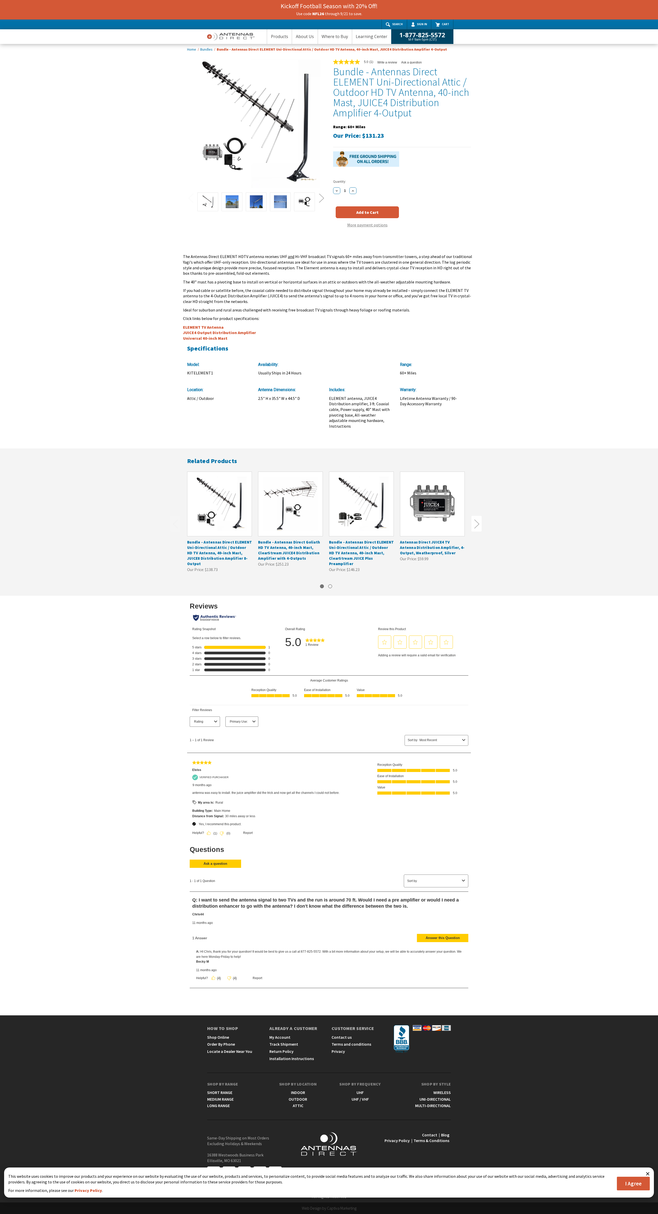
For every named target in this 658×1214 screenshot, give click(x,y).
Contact (429, 1134)
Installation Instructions (291, 1058)
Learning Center (371, 36)
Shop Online (218, 1037)
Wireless (442, 1092)
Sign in (422, 24)
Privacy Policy (397, 1140)
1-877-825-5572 (422, 36)
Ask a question (411, 62)
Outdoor (298, 1099)
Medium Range (220, 1099)
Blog (445, 1134)
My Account (279, 1037)
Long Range (218, 1105)
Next (321, 198)
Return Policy (281, 1051)
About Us (305, 36)
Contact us (342, 1037)
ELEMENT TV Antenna (203, 327)
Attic (298, 1105)
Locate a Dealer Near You (229, 1051)
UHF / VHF (360, 1099)
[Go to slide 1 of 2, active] (322, 586)
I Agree (633, 1183)
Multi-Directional (433, 1105)
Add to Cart (219, 509)
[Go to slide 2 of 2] (330, 586)
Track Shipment (283, 1044)
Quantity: (339, 181)
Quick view (219, 498)
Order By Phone (221, 1044)
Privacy (338, 1051)
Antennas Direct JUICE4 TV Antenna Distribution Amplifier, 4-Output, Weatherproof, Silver (432, 547)
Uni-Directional (435, 1099)
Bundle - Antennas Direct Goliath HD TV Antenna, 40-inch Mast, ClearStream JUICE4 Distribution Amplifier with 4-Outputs (289, 550)
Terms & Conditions (431, 1140)
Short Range (219, 1092)
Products (279, 36)
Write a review (387, 62)
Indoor (298, 1092)
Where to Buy (335, 36)
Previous (191, 198)
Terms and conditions (351, 1044)
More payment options (367, 224)
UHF (360, 1092)
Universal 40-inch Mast (205, 338)
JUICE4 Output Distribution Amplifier (219, 332)
